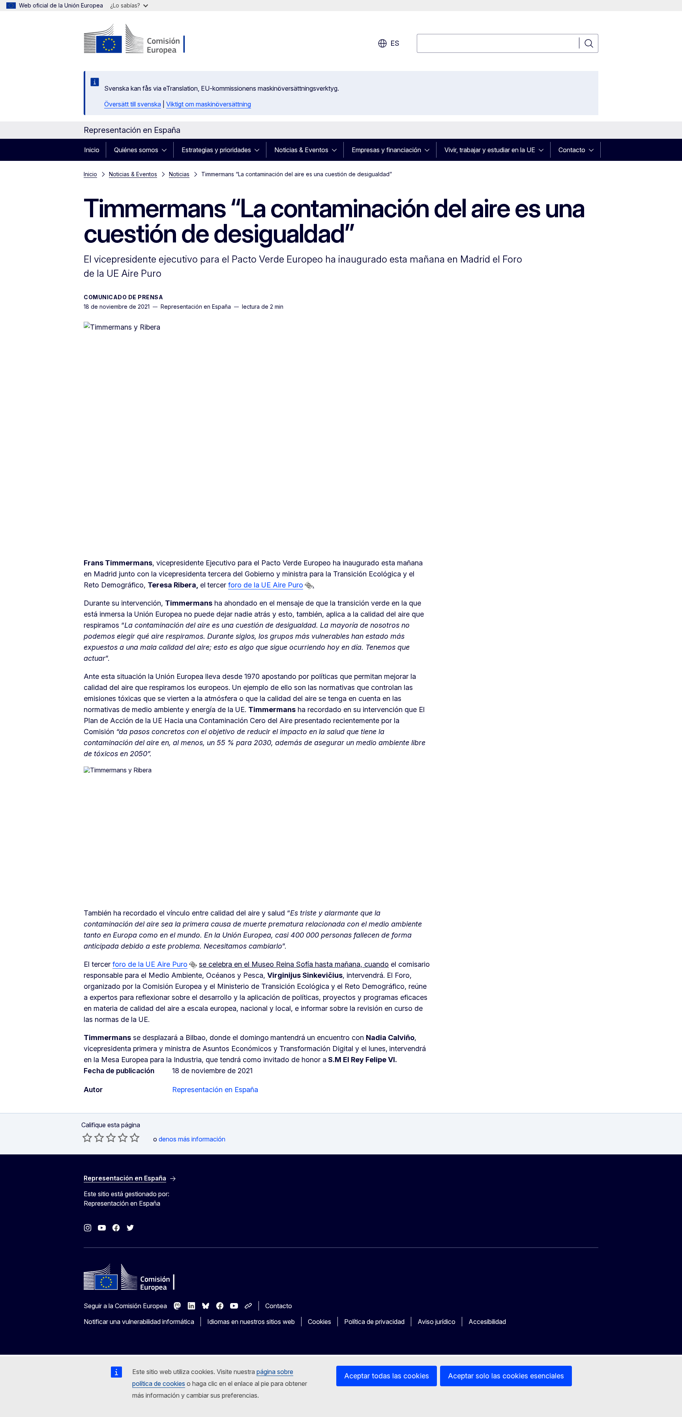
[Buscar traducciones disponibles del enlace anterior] (309, 585)
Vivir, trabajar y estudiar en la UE (489, 150)
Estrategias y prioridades (216, 150)
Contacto (571, 150)
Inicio (91, 150)
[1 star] (87, 1137)
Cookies (319, 1322)
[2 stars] (93, 1137)
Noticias (179, 174)
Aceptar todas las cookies (386, 1376)
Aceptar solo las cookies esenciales (506, 1376)
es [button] (394, 43)
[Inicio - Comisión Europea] (147, 39)
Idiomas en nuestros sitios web (251, 1322)
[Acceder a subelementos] (166, 150)
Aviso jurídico (436, 1322)
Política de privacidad (374, 1322)
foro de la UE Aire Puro (265, 585)
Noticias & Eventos (301, 150)
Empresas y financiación (386, 150)
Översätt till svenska (132, 104)
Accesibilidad (487, 1322)
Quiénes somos (136, 150)
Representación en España (215, 1089)
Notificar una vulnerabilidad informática (139, 1322)
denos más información (192, 1139)
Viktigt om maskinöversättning (208, 104)
